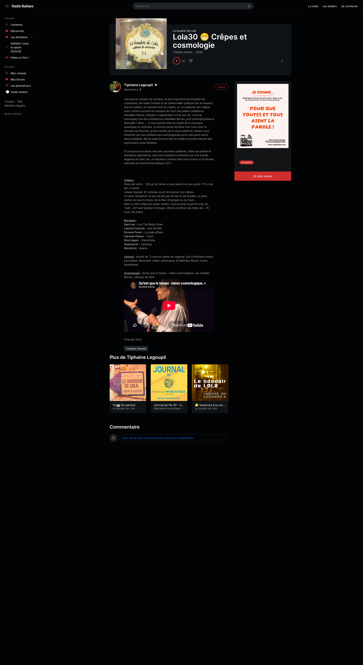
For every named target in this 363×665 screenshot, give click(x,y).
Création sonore (182, 52)
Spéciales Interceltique (167, 408)
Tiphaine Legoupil (138, 85)
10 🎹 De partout (124, 405)
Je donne (246, 162)
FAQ (19, 101)
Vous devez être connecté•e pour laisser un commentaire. (158, 437)
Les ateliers (330, 6)
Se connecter (349, 6)
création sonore (136, 348)
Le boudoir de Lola (184, 30)
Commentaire (125, 427)
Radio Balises (22, 6)
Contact (9, 101)
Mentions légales (15, 105)
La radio (313, 6)
